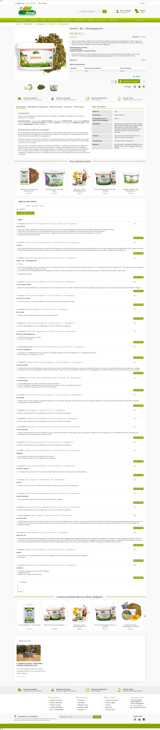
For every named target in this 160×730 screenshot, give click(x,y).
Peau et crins (101, 20)
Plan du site (108, 707)
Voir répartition (20, 209)
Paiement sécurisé (55, 705)
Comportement (66, 20)
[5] (20, 206)
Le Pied (43, 20)
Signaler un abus (138, 238)
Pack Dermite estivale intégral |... (54, 624)
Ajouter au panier (131, 81)
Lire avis (20, 213)
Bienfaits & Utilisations (38, 107)
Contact (43, 3)
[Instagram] (143, 719)
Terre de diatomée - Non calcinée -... (29, 625)
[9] (24, 206)
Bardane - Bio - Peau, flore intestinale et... (29, 190)
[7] (22, 206)
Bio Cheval (142, 37)
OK (105, 11)
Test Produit (78, 107)
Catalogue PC (82, 709)
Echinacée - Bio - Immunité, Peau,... (55, 190)
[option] (32, 662)
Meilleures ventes (83, 705)
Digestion (91, 20)
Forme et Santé (79, 20)
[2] (138, 224)
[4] (141, 224)
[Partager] (135, 86)
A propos (108, 705)
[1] (16, 206)
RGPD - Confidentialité (56, 709)
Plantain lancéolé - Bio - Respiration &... (131, 190)
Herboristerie (113, 20)
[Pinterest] (143, 86)
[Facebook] (135, 719)
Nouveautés (81, 702)
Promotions (140, 20)
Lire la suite (20, 676)
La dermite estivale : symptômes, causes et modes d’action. (30, 664)
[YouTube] (139, 719)
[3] (18, 206)
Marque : (136, 37)
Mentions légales (110, 702)
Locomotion (34, 20)
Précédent (21, 582)
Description (21, 107)
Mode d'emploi (56, 107)
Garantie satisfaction (56, 702)
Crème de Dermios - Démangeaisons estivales (130, 625)
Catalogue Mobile (83, 707)
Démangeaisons (21, 20)
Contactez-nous (110, 709)
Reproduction (53, 20)
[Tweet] (139, 86)
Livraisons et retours (56, 700)
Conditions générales (56, 707)
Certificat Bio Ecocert (111, 700)
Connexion (124, 12)
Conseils (68, 107)
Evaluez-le (30, 213)
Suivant (20, 591)
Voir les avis (73, 37)
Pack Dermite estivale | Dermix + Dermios (105, 190)
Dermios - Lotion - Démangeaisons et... (80, 190)
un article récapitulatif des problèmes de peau (98, 56)
